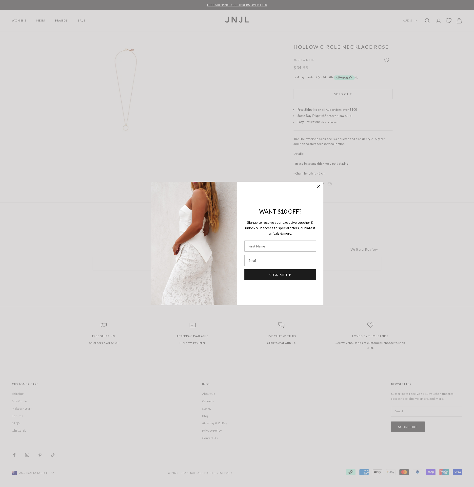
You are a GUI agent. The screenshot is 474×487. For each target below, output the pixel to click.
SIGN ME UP (280, 275)
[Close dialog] (318, 187)
